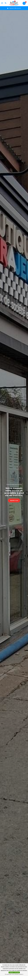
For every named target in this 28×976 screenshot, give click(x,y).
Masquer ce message (14, 972)
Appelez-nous (14, 500)
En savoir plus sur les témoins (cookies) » (14, 974)
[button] (1, 493)
